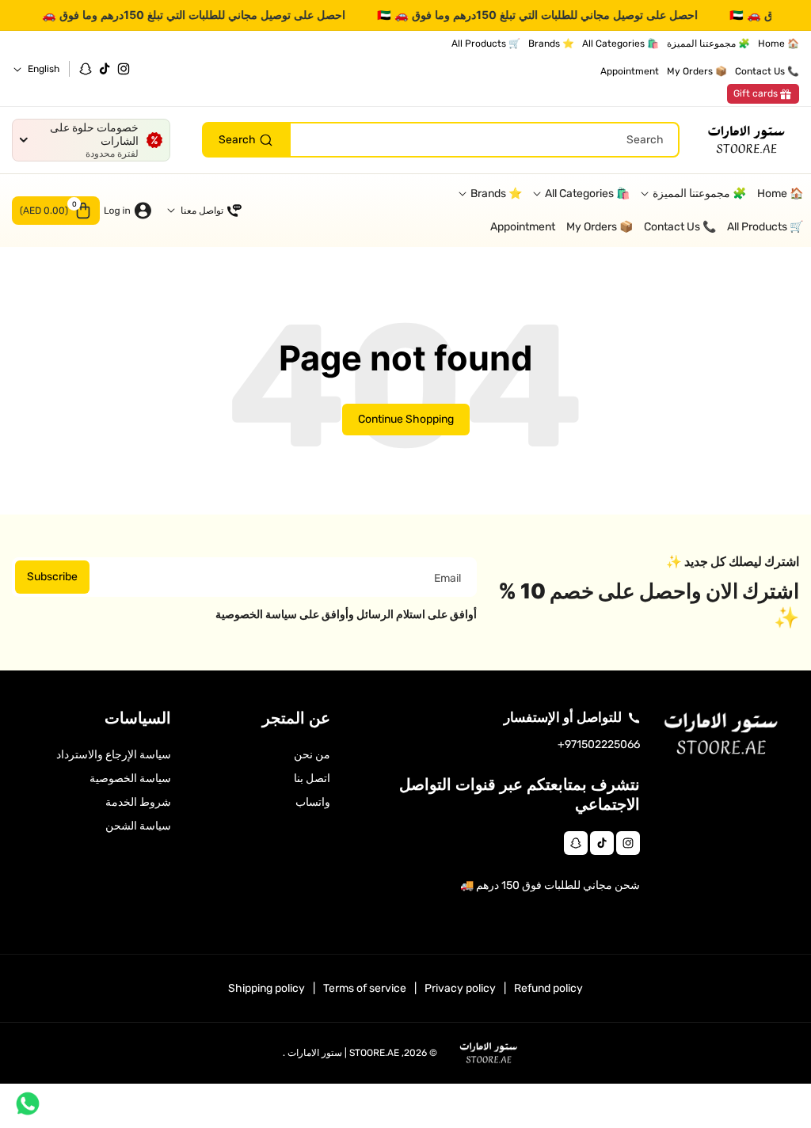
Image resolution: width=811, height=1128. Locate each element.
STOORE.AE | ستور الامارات (343, 1052)
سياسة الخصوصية (130, 778)
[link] (763, 94)
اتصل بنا (312, 778)
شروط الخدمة (138, 802)
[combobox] (441, 140)
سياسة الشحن (138, 826)
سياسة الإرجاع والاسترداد (113, 754)
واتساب (312, 802)
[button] (56, 210)
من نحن (312, 754)
